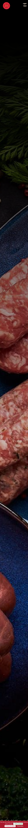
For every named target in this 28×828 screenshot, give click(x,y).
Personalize (20, 826)
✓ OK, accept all (18, 823)
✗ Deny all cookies (10, 826)
